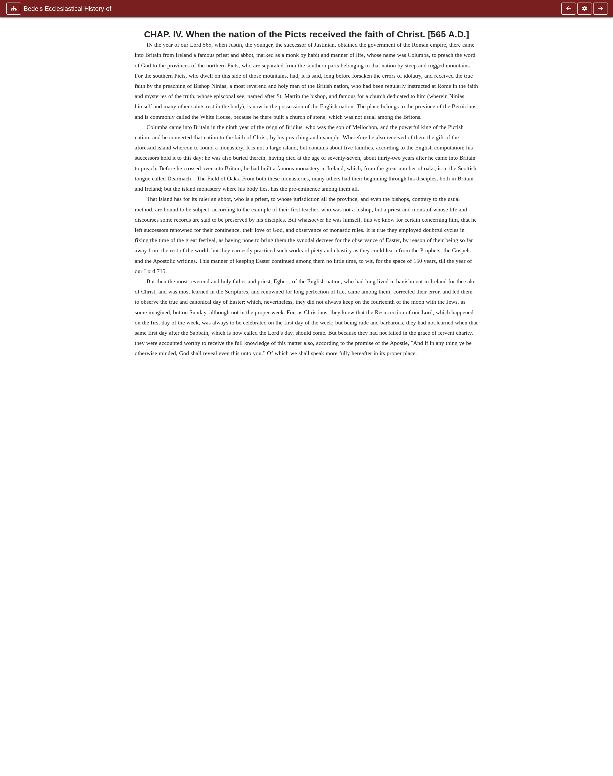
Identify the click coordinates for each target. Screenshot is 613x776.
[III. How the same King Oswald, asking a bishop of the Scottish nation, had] (568, 9)
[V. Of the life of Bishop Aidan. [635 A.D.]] (600, 9)
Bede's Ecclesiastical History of (67, 8)
